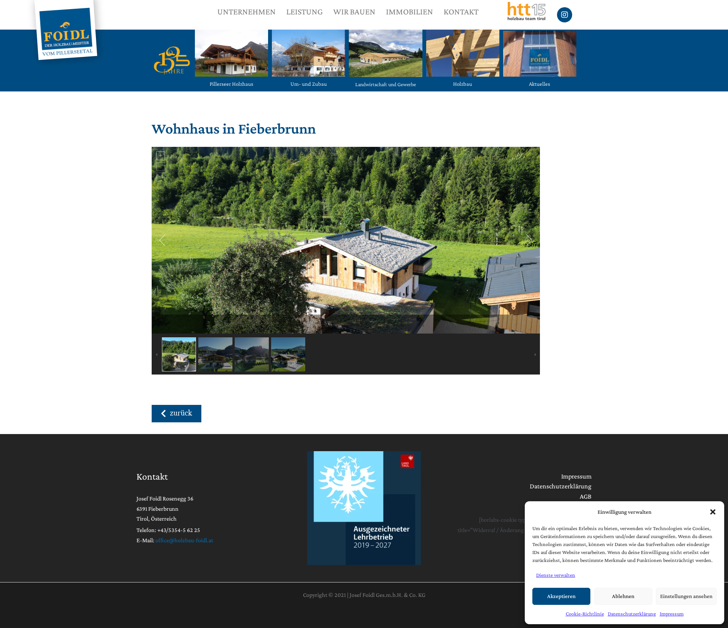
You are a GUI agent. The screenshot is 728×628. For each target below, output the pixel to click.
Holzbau (462, 84)
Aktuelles (539, 84)
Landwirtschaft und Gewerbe (385, 84)
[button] (713, 512)
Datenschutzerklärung (632, 614)
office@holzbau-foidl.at (184, 540)
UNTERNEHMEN (246, 11)
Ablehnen (623, 596)
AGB (586, 496)
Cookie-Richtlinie (585, 614)
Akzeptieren (561, 596)
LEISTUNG (304, 11)
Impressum (672, 614)
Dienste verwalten (555, 575)
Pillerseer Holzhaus (231, 84)
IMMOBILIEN (409, 11)
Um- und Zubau (308, 84)
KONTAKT (461, 11)
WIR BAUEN (354, 11)
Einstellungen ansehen (686, 596)
